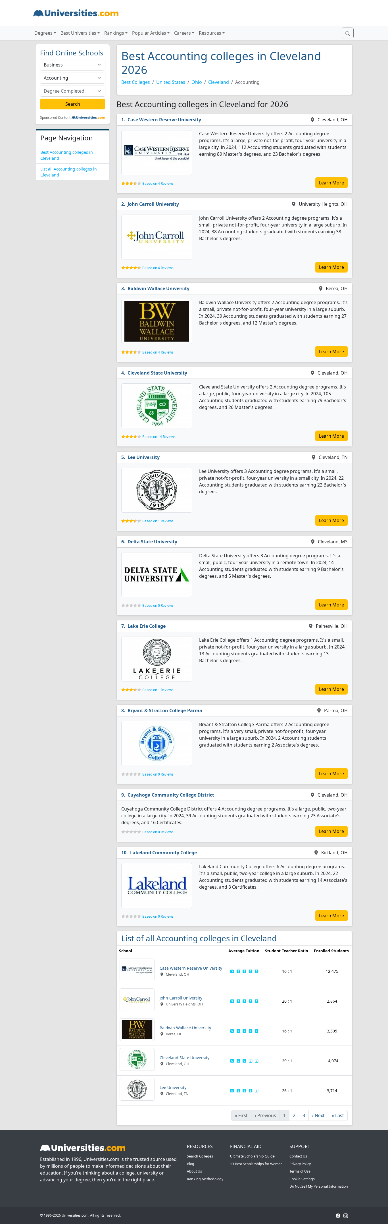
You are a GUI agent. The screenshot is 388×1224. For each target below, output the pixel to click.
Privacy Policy (300, 1163)
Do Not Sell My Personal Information (318, 1186)
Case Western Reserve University (164, 120)
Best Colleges (135, 82)
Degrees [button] (43, 33)
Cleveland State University (157, 373)
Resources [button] (210, 33)
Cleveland (218, 82)
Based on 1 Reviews (158, 521)
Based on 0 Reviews (158, 605)
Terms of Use (299, 1171)
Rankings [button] (114, 33)
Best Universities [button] (78, 33)
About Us (194, 1171)
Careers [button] (182, 33)
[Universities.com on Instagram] (345, 1215)
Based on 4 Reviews (158, 183)
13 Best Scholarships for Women (256, 1163)
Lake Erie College (147, 626)
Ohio (196, 82)
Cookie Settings (302, 1179)
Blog (190, 1163)
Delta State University (152, 542)
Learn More (331, 183)
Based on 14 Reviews (159, 436)
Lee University (144, 457)
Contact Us (298, 1156)
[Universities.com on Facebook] (338, 1215)
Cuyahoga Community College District (171, 795)
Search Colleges (200, 1156)
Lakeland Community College (163, 852)
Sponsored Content (55, 118)
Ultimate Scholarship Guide (252, 1156)
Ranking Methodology (205, 1179)
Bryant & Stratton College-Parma (165, 710)
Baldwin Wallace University (158, 288)
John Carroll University (153, 204)
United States (170, 82)
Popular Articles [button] (149, 33)
